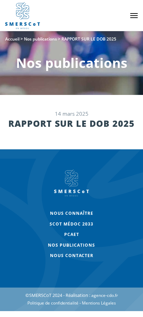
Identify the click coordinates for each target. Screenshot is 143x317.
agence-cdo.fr (104, 295)
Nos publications (40, 39)
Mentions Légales (99, 303)
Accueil (12, 39)
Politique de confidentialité (52, 303)
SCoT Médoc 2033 (71, 224)
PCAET (71, 234)
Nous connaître (71, 213)
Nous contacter (71, 255)
